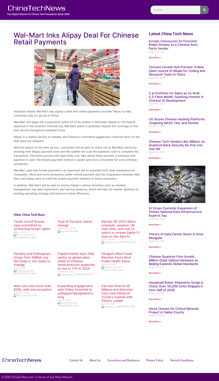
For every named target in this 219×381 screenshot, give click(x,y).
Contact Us (76, 360)
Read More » (155, 57)
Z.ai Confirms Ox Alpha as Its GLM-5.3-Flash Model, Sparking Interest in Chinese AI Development (176, 96)
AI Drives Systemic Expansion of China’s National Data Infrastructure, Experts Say (175, 211)
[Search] (204, 10)
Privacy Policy (154, 360)
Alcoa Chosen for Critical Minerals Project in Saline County (174, 310)
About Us (94, 360)
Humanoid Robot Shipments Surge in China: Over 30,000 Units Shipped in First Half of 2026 (176, 286)
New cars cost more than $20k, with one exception (32, 287)
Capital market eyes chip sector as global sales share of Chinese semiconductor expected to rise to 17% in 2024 (76, 261)
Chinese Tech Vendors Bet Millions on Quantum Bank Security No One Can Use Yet (177, 145)
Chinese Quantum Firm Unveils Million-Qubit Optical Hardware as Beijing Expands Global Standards (173, 260)
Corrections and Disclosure (123, 360)
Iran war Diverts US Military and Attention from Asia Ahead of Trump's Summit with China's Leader (117, 293)
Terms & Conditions (182, 360)
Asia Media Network (61, 377)
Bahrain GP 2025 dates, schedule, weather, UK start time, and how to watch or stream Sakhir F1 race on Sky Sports (120, 229)
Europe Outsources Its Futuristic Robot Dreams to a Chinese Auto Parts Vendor (173, 44)
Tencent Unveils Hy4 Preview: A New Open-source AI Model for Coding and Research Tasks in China (177, 70)
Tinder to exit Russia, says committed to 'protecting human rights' (32, 225)
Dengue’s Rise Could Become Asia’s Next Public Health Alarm (116, 257)
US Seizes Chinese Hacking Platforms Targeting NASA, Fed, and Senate (177, 121)
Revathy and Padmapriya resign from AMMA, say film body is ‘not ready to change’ (32, 259)
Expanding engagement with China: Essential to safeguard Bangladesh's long (75, 291)
